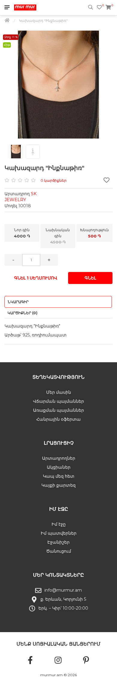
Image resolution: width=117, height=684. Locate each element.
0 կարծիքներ (53, 180)
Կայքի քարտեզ (58, 485)
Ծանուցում (58, 551)
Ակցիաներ (58, 467)
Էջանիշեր (58, 542)
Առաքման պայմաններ (58, 410)
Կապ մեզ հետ (58, 476)
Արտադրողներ (58, 458)
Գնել (90, 278)
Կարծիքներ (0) (23, 313)
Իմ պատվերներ (58, 533)
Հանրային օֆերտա (58, 419)
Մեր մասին (58, 392)
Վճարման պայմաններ (58, 401)
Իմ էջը (59, 524)
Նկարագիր (18, 302)
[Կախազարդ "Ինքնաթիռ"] (58, 85)
